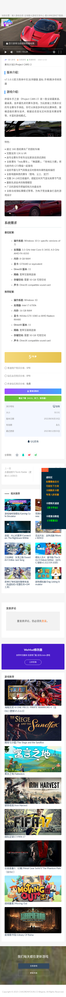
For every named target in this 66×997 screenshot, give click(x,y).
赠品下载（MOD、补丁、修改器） (33, 398)
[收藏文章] (17, 455)
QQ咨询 (34, 441)
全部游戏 (22, 60)
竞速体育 (32, 60)
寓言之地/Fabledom (15, 774)
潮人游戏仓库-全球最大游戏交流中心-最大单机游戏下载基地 (38, 16)
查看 (57, 407)
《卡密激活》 (52, 521)
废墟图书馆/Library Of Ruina (19, 935)
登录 (44, 621)
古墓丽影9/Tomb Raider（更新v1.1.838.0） (18, 474)
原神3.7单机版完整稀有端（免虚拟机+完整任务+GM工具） (17, 584)
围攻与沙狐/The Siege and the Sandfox (24, 742)
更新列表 (33, 973)
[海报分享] (35, 455)
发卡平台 (52, 508)
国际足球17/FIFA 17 (15, 837)
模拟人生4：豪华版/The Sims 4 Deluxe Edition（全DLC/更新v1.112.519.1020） (48, 560)
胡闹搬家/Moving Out (16, 903)
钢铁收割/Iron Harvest (16, 805)
